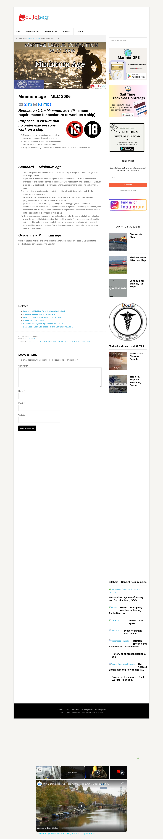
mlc (71, 341)
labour (56, 341)
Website (21, 415)
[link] (39, 783)
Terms (67, 710)
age (33, 341)
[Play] (97, 772)
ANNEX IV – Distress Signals (136, 356)
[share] (122, 783)
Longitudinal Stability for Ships (137, 283)
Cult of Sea (33, 17)
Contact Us (75, 710)
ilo (47, 341)
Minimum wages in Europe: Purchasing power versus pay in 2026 (76, 783)
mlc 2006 (77, 341)
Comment (23, 366)
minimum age (64, 341)
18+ (30, 341)
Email (21, 403)
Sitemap (84, 710)
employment (41, 341)
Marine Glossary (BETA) (97, 710)
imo (50, 341)
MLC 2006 (32, 339)
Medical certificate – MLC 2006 (126, 346)
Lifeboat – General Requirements (128, 582)
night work (85, 341)
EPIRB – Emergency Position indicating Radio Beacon (125, 610)
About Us (59, 710)
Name (21, 391)
